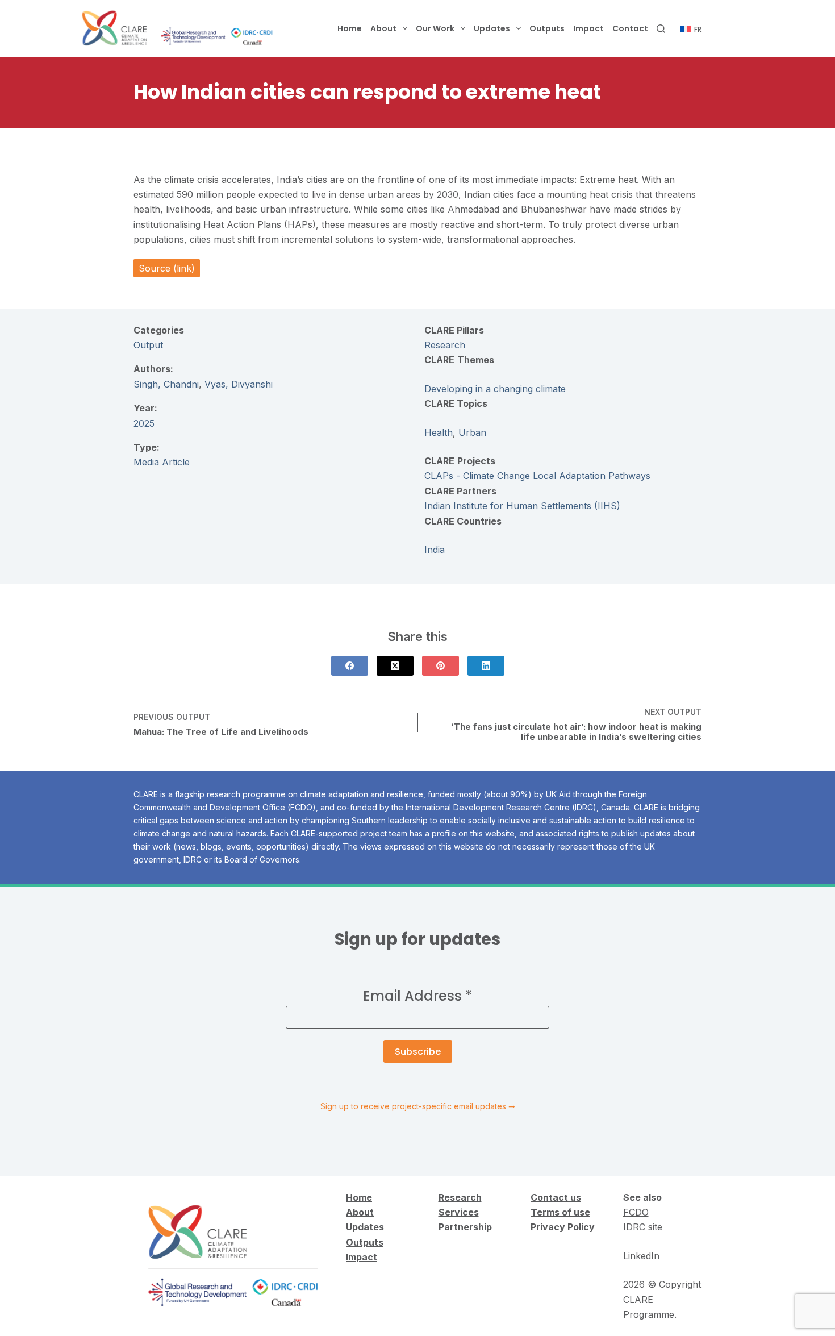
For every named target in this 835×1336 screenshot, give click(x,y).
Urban (472, 432)
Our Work (435, 28)
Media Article (161, 462)
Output (148, 345)
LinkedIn (641, 1256)
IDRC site (642, 1227)
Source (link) (167, 268)
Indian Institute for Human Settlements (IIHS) (522, 505)
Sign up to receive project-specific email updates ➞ (417, 1106)
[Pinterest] (440, 666)
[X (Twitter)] (395, 666)
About (383, 28)
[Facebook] (349, 666)
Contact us (556, 1197)
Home (349, 28)
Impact (588, 28)
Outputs (547, 28)
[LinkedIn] (485, 666)
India (434, 549)
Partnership (465, 1227)
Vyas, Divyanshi (238, 384)
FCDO (636, 1212)
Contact (630, 28)
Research (444, 345)
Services (459, 1212)
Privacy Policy (563, 1227)
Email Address (417, 996)
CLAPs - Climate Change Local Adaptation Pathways (537, 475)
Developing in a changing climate (495, 388)
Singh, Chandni (166, 384)
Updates (492, 28)
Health (438, 432)
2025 (144, 423)
